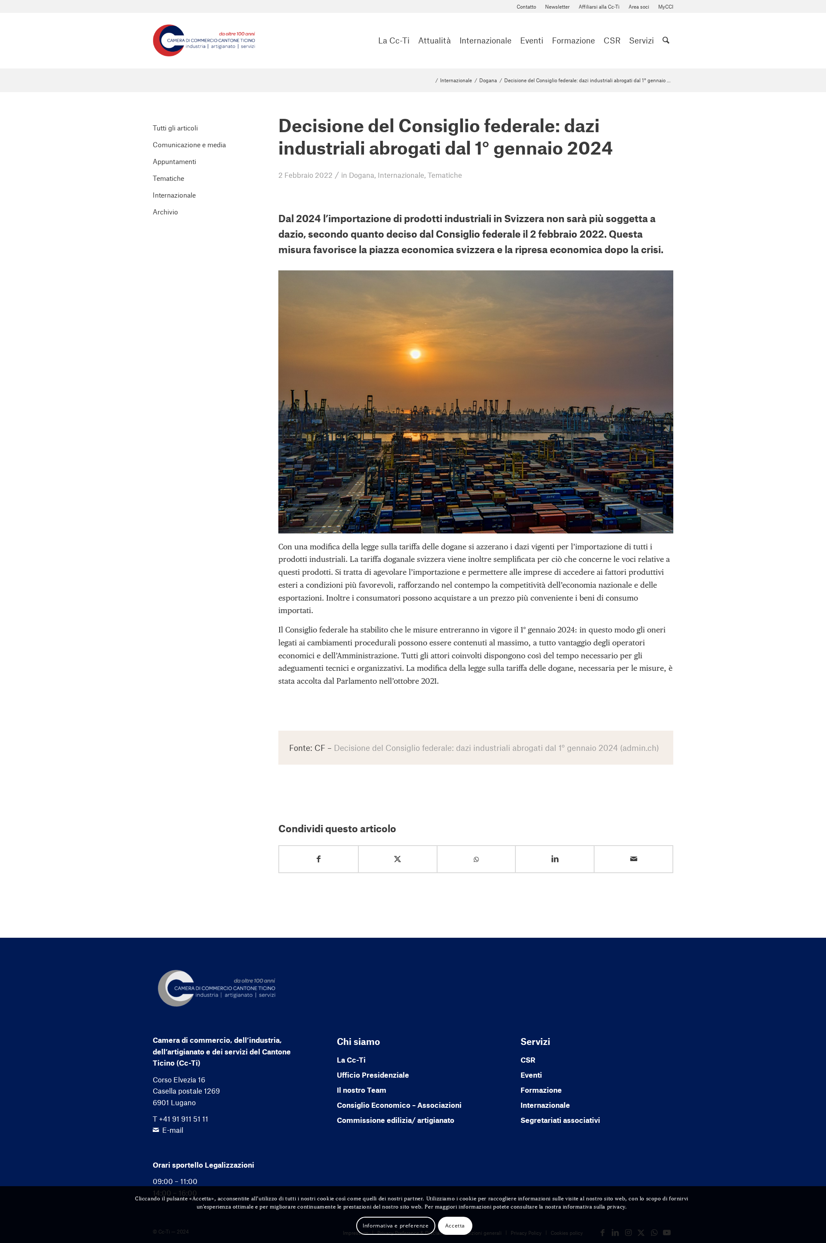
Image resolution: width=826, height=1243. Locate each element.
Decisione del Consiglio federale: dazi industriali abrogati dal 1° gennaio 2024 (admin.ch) (496, 748)
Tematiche (445, 174)
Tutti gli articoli (175, 128)
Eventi (531, 1074)
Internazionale (401, 174)
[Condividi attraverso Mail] (633, 859)
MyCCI (665, 6)
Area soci (639, 6)
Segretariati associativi (560, 1120)
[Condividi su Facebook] (318, 859)
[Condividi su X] (398, 859)
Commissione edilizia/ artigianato (395, 1120)
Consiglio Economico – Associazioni (399, 1104)
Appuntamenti (174, 161)
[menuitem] (526, 6)
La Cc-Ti (351, 1059)
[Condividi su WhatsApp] (476, 859)
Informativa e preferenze (395, 1225)
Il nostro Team (361, 1089)
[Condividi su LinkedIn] (555, 859)
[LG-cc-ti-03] (204, 40)
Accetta (455, 1225)
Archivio (165, 212)
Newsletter (557, 6)
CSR (528, 1059)
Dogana (361, 174)
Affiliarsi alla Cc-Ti (599, 6)
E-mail (172, 1129)
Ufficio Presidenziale (373, 1074)
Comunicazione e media (189, 144)
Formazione (541, 1089)
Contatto (526, 6)
